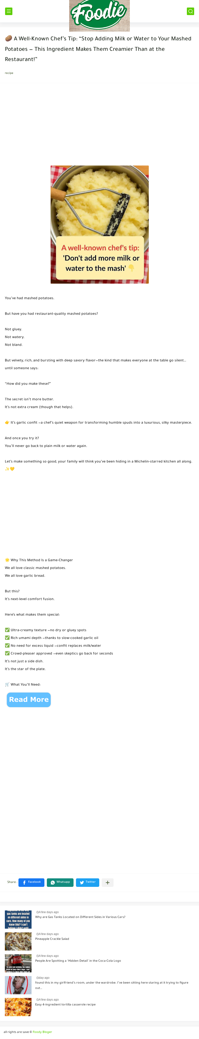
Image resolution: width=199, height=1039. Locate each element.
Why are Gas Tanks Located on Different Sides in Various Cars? (80, 917)
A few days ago (49, 912)
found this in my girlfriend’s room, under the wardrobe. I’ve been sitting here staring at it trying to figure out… (111, 985)
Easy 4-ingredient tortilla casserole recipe (65, 1005)
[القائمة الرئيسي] (8, 11)
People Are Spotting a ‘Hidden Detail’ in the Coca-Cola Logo (78, 961)
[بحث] (190, 11)
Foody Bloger (42, 1032)
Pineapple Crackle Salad (52, 939)
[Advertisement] (99, 126)
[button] (31, 882)
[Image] (18, 919)
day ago (44, 977)
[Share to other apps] (108, 882)
